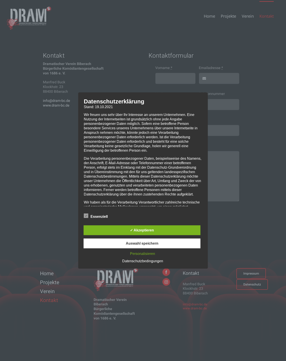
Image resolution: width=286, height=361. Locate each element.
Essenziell (99, 216)
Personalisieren (142, 253)
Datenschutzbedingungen (142, 261)
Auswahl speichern (142, 243)
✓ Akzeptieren (142, 230)
